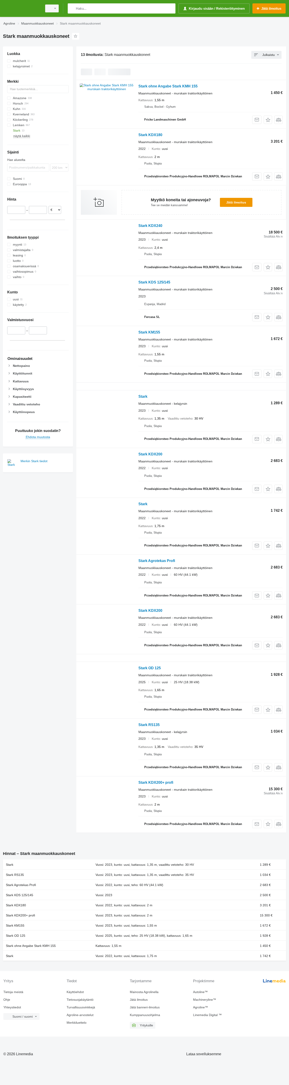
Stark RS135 (149, 725)
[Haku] (72, 8)
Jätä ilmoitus (236, 202)
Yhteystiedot (12, 1007)
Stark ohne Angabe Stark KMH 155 (168, 86)
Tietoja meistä (13, 992)
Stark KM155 (149, 332)
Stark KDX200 (150, 454)
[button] (268, 120)
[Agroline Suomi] (21, 8)
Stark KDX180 (150, 135)
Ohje (6, 999)
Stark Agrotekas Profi (156, 561)
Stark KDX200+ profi (155, 782)
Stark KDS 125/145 (154, 282)
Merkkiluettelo (76, 1022)
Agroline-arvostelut (80, 1015)
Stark (142, 396)
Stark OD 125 (149, 668)
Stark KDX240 (150, 226)
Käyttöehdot (75, 992)
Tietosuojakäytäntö (80, 999)
